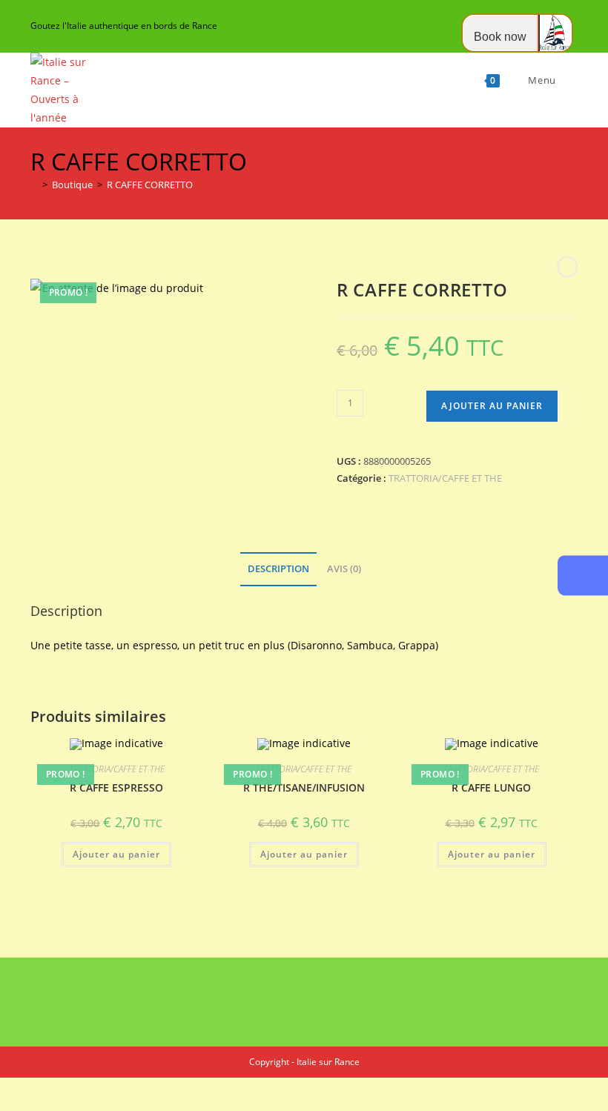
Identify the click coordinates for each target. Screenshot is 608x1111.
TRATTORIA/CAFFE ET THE (445, 478)
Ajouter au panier (492, 405)
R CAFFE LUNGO (491, 787)
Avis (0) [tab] (344, 569)
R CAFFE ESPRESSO (116, 787)
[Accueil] (34, 184)
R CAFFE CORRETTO (150, 184)
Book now (500, 36)
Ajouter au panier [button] (116, 854)
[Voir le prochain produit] (567, 266)
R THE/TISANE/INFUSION (304, 787)
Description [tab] (278, 569)
